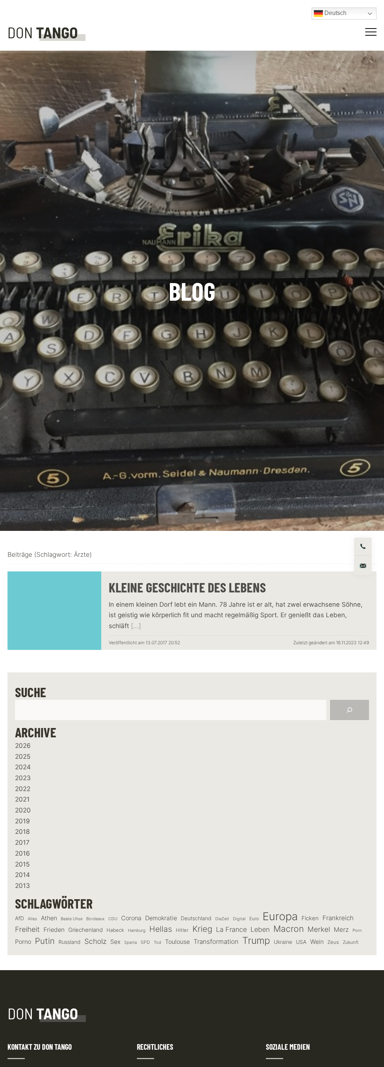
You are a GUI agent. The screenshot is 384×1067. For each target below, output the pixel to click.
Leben (260, 929)
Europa (280, 916)
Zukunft (350, 942)
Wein (317, 941)
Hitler (182, 930)
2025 (22, 756)
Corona (131, 918)
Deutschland (196, 918)
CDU (112, 918)
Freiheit (27, 929)
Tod (157, 942)
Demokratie (161, 918)
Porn (357, 930)
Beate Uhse (71, 918)
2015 (22, 864)
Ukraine (283, 942)
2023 (23, 778)
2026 (23, 745)
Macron (288, 929)
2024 (23, 767)
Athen (49, 918)
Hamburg (137, 930)
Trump (256, 941)
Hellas (160, 929)
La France (231, 929)
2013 (22, 885)
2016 (22, 853)
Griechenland (85, 930)
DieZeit (222, 918)
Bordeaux (95, 918)
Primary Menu (372, 32)
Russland (69, 942)
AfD (19, 918)
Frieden (54, 929)
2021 (22, 799)
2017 (22, 842)
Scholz (95, 941)
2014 (22, 875)
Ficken (310, 918)
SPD (145, 942)
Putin (45, 941)
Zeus (333, 942)
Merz (341, 929)
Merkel (319, 929)
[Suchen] (349, 710)
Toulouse (177, 941)
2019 (22, 821)
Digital (239, 918)
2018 (22, 831)
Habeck (115, 930)
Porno (23, 941)
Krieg (202, 929)
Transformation (216, 941)
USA (301, 942)
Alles (32, 918)
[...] (136, 626)
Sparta (130, 942)
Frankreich (338, 918)
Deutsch (334, 13)
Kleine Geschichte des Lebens (187, 587)
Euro (254, 918)
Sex (115, 941)
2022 (22, 789)
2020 (23, 810)
